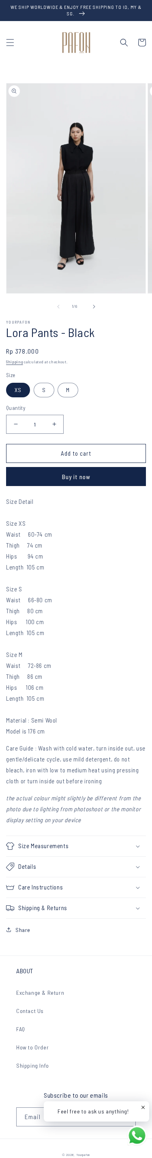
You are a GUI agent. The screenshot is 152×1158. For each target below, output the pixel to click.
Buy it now (76, 476)
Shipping (14, 361)
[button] (10, 42)
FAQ (20, 1029)
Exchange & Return (40, 992)
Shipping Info (32, 1065)
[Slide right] (94, 307)
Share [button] (22, 929)
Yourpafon (83, 1155)
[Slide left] (58, 307)
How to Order (32, 1047)
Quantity (15, 408)
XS (18, 389)
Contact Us (30, 1010)
